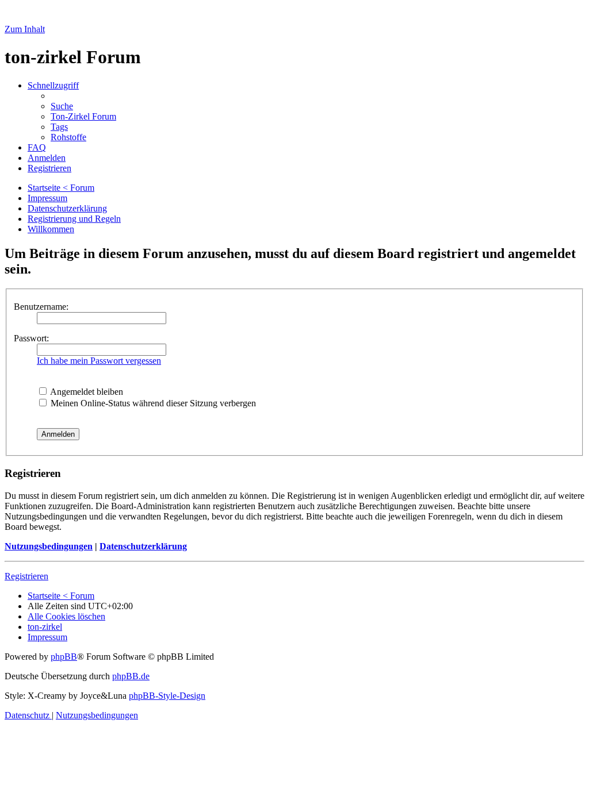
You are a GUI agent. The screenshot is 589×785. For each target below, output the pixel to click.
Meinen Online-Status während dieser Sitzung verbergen (152, 403)
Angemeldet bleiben (85, 392)
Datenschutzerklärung (143, 546)
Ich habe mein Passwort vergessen (99, 360)
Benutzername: (41, 306)
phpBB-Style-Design (167, 696)
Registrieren (26, 576)
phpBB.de (131, 676)
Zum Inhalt (25, 29)
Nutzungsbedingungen (49, 546)
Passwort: (31, 338)
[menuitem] (62, 106)
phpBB (64, 656)
